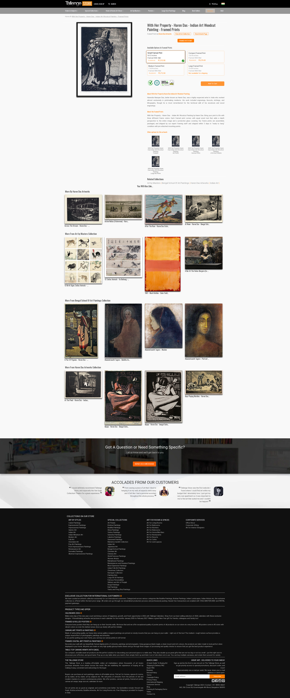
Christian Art (112, 551)
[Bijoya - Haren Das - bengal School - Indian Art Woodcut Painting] (163, 396)
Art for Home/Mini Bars (155, 532)
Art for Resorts (152, 537)
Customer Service (153, 684)
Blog (183, 10)
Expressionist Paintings (77, 525)
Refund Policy (152, 673)
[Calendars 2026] (81, 613)
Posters (151, 10)
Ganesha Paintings (114, 535)
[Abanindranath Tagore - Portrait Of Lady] (203, 330)
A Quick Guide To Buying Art (157, 663)
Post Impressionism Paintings (80, 547)
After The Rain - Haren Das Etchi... (157, 226)
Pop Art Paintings (75, 544)
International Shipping (155, 682)
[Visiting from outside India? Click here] (121, 596)
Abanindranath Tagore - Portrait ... (197, 359)
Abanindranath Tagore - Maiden (156, 350)
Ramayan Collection (115, 573)
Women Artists (113, 559)
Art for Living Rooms (154, 523)
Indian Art (214, 183)
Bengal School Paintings (117, 549)
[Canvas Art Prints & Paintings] (95, 630)
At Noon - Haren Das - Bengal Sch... (197, 224)
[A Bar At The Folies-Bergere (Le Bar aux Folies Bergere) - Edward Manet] (203, 253)
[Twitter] (213, 681)
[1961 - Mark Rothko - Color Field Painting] (163, 264)
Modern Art (73, 537)
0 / (212, 4)
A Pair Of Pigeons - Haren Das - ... (76, 360)
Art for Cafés (152, 539)
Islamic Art (73, 530)
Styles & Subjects (71, 10)
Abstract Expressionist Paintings (81, 554)
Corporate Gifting (192, 525)
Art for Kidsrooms (153, 530)
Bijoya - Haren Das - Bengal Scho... (117, 427)
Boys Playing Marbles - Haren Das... (197, 396)
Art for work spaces (154, 542)
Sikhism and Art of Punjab (117, 582)
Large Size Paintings (168, 10)
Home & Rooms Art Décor (114, 10)
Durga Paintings (113, 585)
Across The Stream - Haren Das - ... (77, 226)
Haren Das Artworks (200, 183)
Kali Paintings (112, 587)
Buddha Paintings (114, 528)
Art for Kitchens (153, 528)
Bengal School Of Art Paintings (175, 183)
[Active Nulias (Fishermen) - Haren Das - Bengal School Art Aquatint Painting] (123, 207)
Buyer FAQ (150, 668)
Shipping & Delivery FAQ (155, 665)
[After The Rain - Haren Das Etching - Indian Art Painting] (163, 209)
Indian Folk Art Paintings (117, 568)
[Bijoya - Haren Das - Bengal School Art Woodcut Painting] (123, 397)
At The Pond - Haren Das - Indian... (77, 400)
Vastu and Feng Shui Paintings (119, 589)
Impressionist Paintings (77, 528)
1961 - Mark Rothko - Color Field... (157, 293)
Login (96, 4)
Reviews (150, 670)
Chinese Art (112, 554)
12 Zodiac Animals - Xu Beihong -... (117, 279)
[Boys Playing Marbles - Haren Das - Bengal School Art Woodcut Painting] (203, 382)
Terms (149, 675)
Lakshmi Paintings (114, 537)
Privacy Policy (152, 680)
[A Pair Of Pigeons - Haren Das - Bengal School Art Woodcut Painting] (83, 331)
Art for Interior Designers (195, 528)
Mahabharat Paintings (116, 561)
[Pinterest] (223, 681)
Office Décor (190, 523)
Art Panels (111, 523)
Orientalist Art (74, 542)
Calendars (210, 11)
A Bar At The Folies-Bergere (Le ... (196, 271)
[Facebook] (216, 681)
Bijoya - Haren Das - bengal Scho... (157, 424)
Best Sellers (196, 10)
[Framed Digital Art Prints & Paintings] (102, 641)
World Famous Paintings (117, 556)
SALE (222, 10)
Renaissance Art (75, 549)
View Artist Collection (182, 34)
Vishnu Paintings (114, 532)
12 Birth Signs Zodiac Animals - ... (76, 285)
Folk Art (71, 539)
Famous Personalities (116, 580)
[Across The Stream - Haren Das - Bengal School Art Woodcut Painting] (83, 209)
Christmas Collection (115, 570)
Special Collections (91, 10)
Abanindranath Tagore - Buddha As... (117, 360)
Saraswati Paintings (115, 539)
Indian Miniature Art (76, 535)
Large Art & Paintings (115, 578)
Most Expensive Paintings (117, 566)
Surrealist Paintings (76, 551)
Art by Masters (135, 10)
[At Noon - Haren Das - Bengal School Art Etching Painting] (203, 208)
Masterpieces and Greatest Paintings (121, 563)
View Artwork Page (201, 34)
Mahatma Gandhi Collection (118, 542)
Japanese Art (113, 547)
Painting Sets (112, 575)
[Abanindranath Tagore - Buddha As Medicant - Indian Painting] (123, 331)
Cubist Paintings (75, 523)
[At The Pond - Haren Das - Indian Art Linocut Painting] (83, 384)
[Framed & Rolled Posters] (90, 622)
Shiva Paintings (113, 530)
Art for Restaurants (154, 535)
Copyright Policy (153, 677)
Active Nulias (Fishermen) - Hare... (116, 221)
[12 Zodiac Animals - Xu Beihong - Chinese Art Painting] (123, 257)
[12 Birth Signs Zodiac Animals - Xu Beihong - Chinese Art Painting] (83, 260)
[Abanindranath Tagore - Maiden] (163, 326)
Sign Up (101, 4)
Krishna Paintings (114, 525)
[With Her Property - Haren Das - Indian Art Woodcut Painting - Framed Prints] (104, 59)
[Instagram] (220, 681)
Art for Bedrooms (153, 525)
